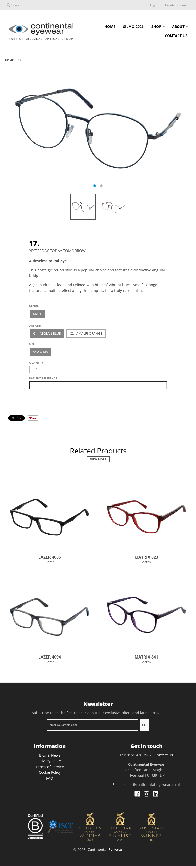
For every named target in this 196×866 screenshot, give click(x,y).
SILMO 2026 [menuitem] (133, 26)
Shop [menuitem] (156, 26)
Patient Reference (43, 378)
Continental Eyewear (105, 849)
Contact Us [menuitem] (176, 35)
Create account (176, 5)
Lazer (50, 562)
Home (9, 60)
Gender (34, 306)
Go (144, 725)
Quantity (36, 362)
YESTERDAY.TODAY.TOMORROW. (58, 250)
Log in (154, 5)
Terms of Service (49, 766)
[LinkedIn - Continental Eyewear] (156, 794)
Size (32, 344)
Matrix (146, 562)
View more (98, 459)
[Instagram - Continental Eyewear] (146, 794)
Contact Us (164, 755)
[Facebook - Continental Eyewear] (137, 794)
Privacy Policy (49, 760)
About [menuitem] (178, 26)
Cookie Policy (50, 772)
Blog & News (49, 755)
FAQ (49, 778)
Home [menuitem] (109, 26)
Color (34, 324)
